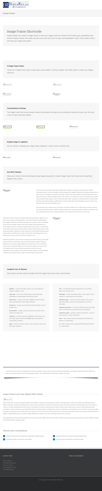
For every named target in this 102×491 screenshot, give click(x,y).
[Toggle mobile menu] (98, 3)
